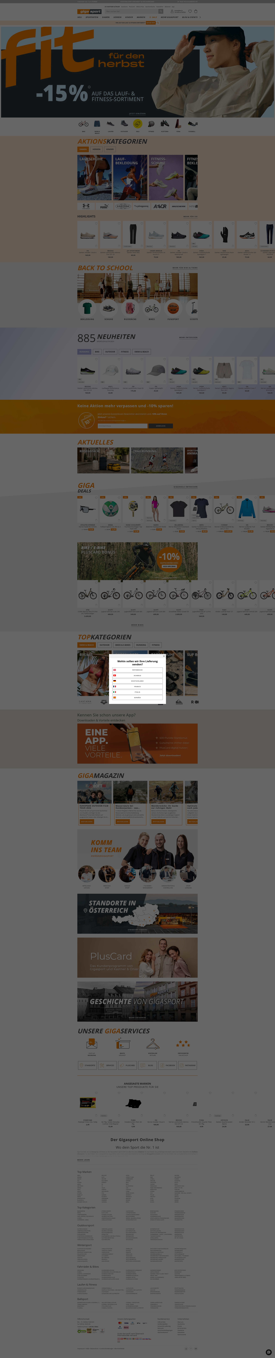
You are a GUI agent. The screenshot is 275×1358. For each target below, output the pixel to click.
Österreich (137, 670)
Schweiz (137, 675)
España (137, 698)
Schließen (164, 656)
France (137, 687)
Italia (137, 692)
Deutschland (137, 681)
